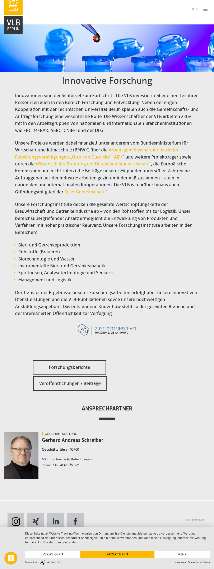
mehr (182, 554)
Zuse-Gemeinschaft (84, 192)
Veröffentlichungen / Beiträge (70, 383)
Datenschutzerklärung (199, 562)
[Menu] (205, 9)
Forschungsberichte (69, 367)
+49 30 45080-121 (66, 465)
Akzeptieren (117, 554)
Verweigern (53, 554)
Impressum (180, 562)
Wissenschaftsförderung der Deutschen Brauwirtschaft (92, 164)
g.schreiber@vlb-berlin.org (70, 459)
